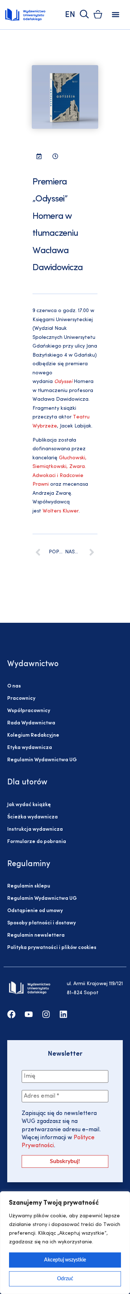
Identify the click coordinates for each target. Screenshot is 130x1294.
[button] (116, 15)
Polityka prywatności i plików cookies (51, 947)
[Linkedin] (63, 1014)
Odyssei (63, 381)
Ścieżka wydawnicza (32, 817)
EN (70, 15)
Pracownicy (21, 698)
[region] (65, 1242)
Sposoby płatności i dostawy (41, 923)
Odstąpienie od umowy (35, 911)
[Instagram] (46, 1014)
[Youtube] (29, 1014)
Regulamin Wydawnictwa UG (42, 760)
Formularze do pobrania (36, 841)
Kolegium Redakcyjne (33, 735)
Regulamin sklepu (28, 886)
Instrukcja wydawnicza (35, 829)
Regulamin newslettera (36, 935)
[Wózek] (98, 14)
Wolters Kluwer (61, 511)
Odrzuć (65, 1278)
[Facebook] (11, 1014)
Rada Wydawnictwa (31, 723)
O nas (14, 686)
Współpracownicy (28, 711)
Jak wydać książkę (29, 805)
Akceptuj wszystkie (65, 1260)
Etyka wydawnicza (29, 747)
